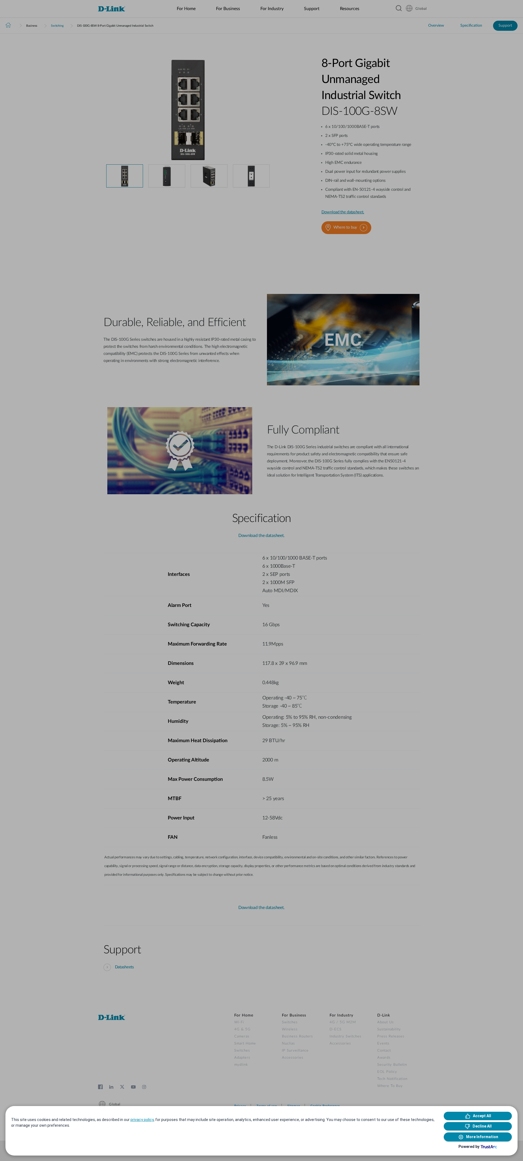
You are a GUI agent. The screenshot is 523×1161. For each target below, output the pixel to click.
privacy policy (142, 1119)
